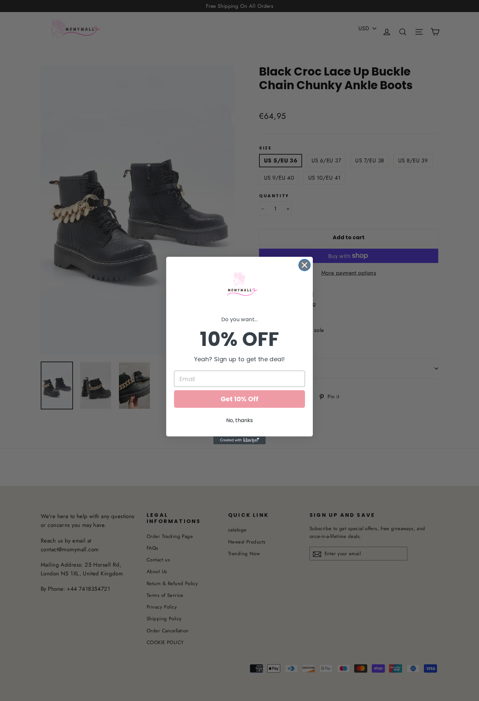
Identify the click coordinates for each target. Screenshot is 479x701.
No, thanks (239, 420)
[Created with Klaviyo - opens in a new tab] (239, 440)
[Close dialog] (304, 265)
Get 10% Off (239, 399)
